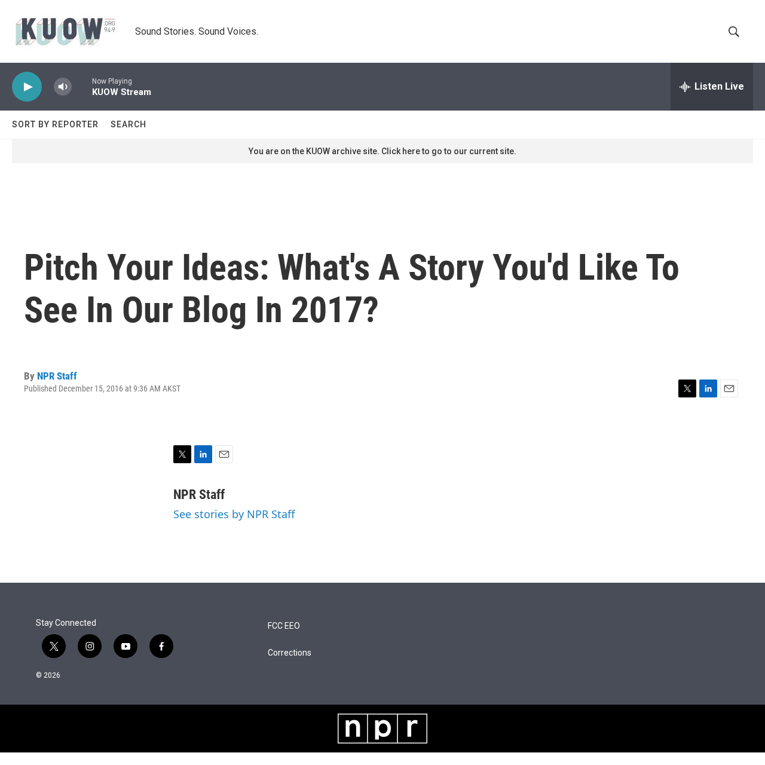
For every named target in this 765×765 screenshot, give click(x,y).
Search (128, 124)
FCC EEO (284, 626)
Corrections (289, 652)
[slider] (82, 86)
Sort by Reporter (55, 124)
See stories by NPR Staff (234, 514)
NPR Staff (57, 376)
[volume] (63, 87)
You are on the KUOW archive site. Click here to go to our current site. (382, 151)
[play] (26, 87)
